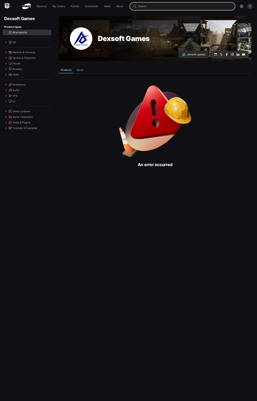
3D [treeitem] (14, 42)
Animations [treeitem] (19, 84)
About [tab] (79, 69)
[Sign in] (250, 6)
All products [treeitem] (20, 32)
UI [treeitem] (14, 101)
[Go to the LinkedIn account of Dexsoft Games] (238, 54)
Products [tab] (66, 69)
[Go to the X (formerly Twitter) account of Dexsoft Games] (221, 54)
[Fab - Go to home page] (26, 6)
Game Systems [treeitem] (21, 111)
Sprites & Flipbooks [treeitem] (24, 57)
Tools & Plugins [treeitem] (21, 122)
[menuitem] (42, 6)
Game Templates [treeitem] (23, 116)
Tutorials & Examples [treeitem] (25, 128)
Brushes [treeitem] (17, 69)
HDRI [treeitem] (16, 74)
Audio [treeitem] (16, 90)
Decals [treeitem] (17, 63)
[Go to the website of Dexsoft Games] (215, 54)
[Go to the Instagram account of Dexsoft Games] (232, 54)
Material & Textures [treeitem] (24, 52)
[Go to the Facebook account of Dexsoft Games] (227, 54)
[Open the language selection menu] (241, 6)
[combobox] (185, 6)
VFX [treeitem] (15, 95)
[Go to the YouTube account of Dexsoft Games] (243, 54)
